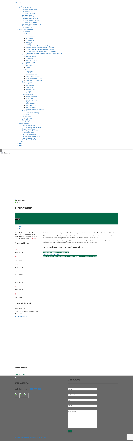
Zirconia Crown (30, 67)
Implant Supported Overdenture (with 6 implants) (40, 49)
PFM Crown (29, 66)
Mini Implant (29, 38)
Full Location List (27, 28)
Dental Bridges (26, 116)
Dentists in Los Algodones (29, 9)
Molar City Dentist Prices (29, 138)
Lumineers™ (29, 58)
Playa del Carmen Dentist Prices (31, 127)
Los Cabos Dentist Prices (29, 134)
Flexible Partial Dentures (33, 76)
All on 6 (28, 35)
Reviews (21, 142)
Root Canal (25, 122)
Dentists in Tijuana (27, 26)
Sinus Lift (28, 44)
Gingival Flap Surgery (32, 100)
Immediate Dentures (31, 75)
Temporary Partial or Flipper (34, 78)
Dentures (24, 69)
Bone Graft (29, 42)
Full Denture (29, 71)
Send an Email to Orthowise (51, 254)
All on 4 (28, 33)
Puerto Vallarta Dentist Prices (30, 140)
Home (20, 6)
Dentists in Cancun (27, 11)
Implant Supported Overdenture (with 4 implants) (40, 47)
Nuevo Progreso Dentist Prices (31, 131)
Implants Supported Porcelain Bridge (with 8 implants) (41, 51)
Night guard (29, 102)
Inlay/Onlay (25, 114)
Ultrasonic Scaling (31, 107)
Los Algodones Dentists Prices (31, 136)
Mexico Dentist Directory (25, 8)
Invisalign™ (29, 91)
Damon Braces (30, 85)
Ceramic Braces (30, 89)
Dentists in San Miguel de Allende (31, 24)
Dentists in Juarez (27, 15)
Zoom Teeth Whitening (32, 113)
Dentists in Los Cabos (28, 13)
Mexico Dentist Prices (25, 123)
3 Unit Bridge (29, 118)
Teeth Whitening (26, 111)
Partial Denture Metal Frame (34, 80)
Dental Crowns (26, 64)
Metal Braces (29, 93)
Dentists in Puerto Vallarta (29, 22)
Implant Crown (30, 40)
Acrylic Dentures (30, 73)
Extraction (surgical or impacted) (35, 109)
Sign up (21, 145)
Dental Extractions (31, 105)
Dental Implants (26, 31)
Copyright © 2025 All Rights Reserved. (30, 437)
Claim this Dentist (20, 375)
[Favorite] (14, 198)
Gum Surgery (29, 98)
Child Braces (29, 87)
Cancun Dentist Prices (28, 125)
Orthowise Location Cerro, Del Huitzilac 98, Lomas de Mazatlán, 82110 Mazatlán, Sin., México (70, 256)
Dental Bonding (30, 104)
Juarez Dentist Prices (28, 132)
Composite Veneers (31, 60)
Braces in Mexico (27, 82)
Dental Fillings (26, 120)
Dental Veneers (26, 55)
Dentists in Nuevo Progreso (30, 19)
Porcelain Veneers (31, 57)
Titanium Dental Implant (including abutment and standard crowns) (45, 53)
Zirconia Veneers (30, 62)
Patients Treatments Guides (26, 29)
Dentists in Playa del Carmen (30, 20)
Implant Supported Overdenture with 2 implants (39, 46)
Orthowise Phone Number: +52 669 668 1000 (56, 252)
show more (33, 238)
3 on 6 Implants (30, 37)
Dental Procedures (27, 95)
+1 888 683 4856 (34, 389)
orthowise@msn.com (21, 316)
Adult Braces (29, 84)
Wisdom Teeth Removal (32, 96)
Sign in (20, 143)
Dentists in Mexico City (28, 17)
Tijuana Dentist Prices (28, 129)
